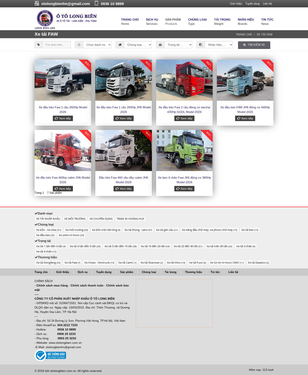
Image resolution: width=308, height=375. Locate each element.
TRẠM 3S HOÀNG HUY (130, 219)
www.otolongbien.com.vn (65, 342)
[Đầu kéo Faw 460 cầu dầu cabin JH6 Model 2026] (123, 150)
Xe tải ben (249, 230)
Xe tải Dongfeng (48, 262)
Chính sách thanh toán (87, 285)
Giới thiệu (236, 3)
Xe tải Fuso (197, 262)
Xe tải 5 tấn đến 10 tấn (121, 246)
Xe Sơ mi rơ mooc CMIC (227, 262)
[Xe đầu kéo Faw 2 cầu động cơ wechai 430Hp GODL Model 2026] (184, 80)
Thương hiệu (193, 272)
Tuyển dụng (252, 3)
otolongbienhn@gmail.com (65, 4)
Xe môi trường (76, 230)
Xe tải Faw (72, 262)
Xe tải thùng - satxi (138, 230)
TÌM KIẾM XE (256, 44)
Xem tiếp (64, 118)
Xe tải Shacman (152, 262)
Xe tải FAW (264, 34)
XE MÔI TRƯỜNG (74, 219)
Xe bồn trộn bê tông (106, 230)
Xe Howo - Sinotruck (99, 262)
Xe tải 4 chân (46, 251)
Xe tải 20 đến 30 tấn (188, 246)
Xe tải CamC (127, 262)
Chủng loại (149, 272)
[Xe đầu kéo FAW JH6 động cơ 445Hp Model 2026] (245, 80)
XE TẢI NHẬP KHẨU (48, 219)
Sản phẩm (126, 272)
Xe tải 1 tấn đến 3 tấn (51, 246)
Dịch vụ (83, 272)
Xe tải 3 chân (245, 246)
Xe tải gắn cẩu (167, 230)
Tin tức (215, 272)
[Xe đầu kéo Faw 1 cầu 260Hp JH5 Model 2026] (123, 80)
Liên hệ (267, 3)
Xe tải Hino (176, 262)
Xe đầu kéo (45, 235)
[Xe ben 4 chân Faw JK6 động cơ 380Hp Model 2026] (184, 150)
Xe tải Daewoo (258, 262)
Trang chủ (244, 34)
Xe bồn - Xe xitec (48, 230)
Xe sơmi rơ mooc (71, 235)
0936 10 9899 (112, 4)
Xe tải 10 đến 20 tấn (155, 246)
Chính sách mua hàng (52, 285)
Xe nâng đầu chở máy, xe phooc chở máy (209, 230)
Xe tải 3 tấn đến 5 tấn (85, 246)
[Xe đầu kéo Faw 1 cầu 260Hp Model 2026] (63, 80)
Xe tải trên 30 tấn (219, 246)
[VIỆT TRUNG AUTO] (66, 19)
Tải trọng (170, 272)
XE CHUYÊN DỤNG (101, 219)
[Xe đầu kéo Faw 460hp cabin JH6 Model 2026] (63, 150)
